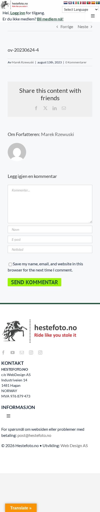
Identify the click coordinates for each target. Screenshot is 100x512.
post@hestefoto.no (34, 435)
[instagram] (31, 352)
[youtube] (13, 352)
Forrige (67, 26)
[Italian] (79, 3)
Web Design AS (74, 445)
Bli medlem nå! (50, 18)
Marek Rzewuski (23, 62)
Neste (83, 26)
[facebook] (3, 352)
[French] (75, 3)
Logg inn (17, 12)
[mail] (22, 352)
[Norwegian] (84, 3)
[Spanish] (93, 3)
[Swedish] (98, 3)
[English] (70, 3)
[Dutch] (66, 3)
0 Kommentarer (76, 62)
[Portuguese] (89, 3)
